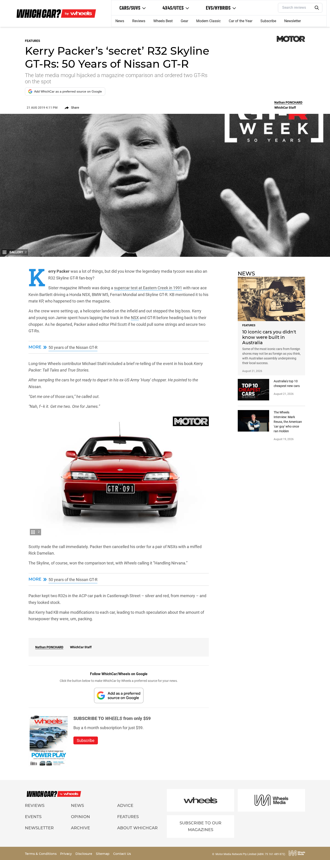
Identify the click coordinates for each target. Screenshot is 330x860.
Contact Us (122, 854)
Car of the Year (240, 21)
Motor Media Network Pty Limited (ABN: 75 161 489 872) (250, 854)
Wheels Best (163, 21)
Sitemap (103, 854)
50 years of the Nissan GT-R (72, 347)
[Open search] (317, 7)
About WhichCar (137, 827)
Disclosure (84, 854)
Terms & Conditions (41, 854)
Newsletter (292, 21)
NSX (135, 317)
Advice (125, 805)
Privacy (66, 854)
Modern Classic (208, 21)
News (119, 21)
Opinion (80, 816)
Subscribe (268, 21)
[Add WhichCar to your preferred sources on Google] (118, 695)
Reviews (138, 21)
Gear (184, 21)
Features (128, 816)
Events (33, 816)
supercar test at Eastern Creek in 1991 (148, 287)
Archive (80, 827)
